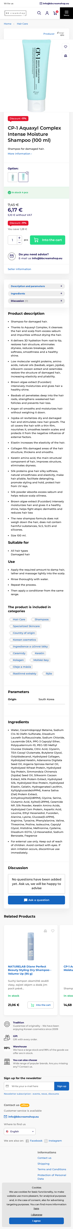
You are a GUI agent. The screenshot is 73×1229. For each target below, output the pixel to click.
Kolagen (18, 660)
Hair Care (22, 23)
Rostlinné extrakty (24, 673)
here (36, 1208)
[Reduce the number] (19, 242)
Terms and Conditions (52, 1169)
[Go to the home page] (15, 13)
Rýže (49, 673)
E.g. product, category (27, 44)
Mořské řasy (41, 660)
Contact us (44, 1157)
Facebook (36, 1140)
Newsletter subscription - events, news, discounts (31, 1093)
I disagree (36, 1214)
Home (7, 23)
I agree (36, 1220)
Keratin (39, 653)
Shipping (43, 1163)
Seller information (19, 269)
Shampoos (42, 619)
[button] (39, 13)
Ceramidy (19, 653)
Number (12, 240)
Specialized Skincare (26, 626)
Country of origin (24, 632)
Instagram (55, 1140)
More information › (20, 153)
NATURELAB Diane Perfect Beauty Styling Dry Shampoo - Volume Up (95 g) (29, 970)
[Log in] (47, 13)
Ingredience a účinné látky (30, 646)
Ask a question (38, 900)
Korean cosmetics (24, 639)
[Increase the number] (19, 238)
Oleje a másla (22, 666)
